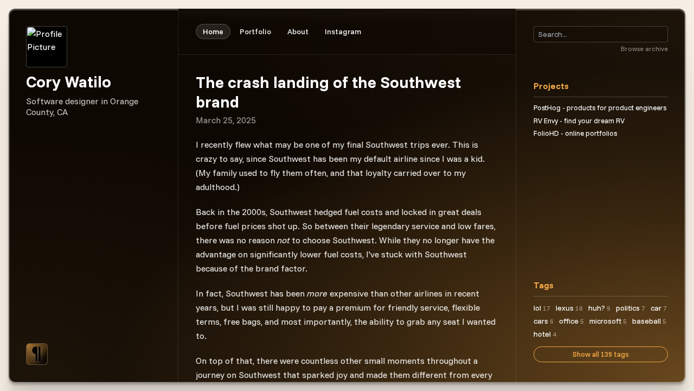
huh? (599, 308)
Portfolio (255, 31)
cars (544, 321)
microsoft (608, 321)
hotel (545, 334)
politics (630, 308)
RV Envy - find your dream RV (579, 120)
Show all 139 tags (601, 354)
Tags (544, 285)
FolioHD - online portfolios (575, 133)
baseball (649, 321)
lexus (569, 308)
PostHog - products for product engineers (600, 107)
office (571, 321)
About (298, 31)
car (659, 308)
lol (542, 308)
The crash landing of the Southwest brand (328, 92)
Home (213, 31)
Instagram (343, 31)
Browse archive (644, 49)
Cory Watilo (68, 81)
